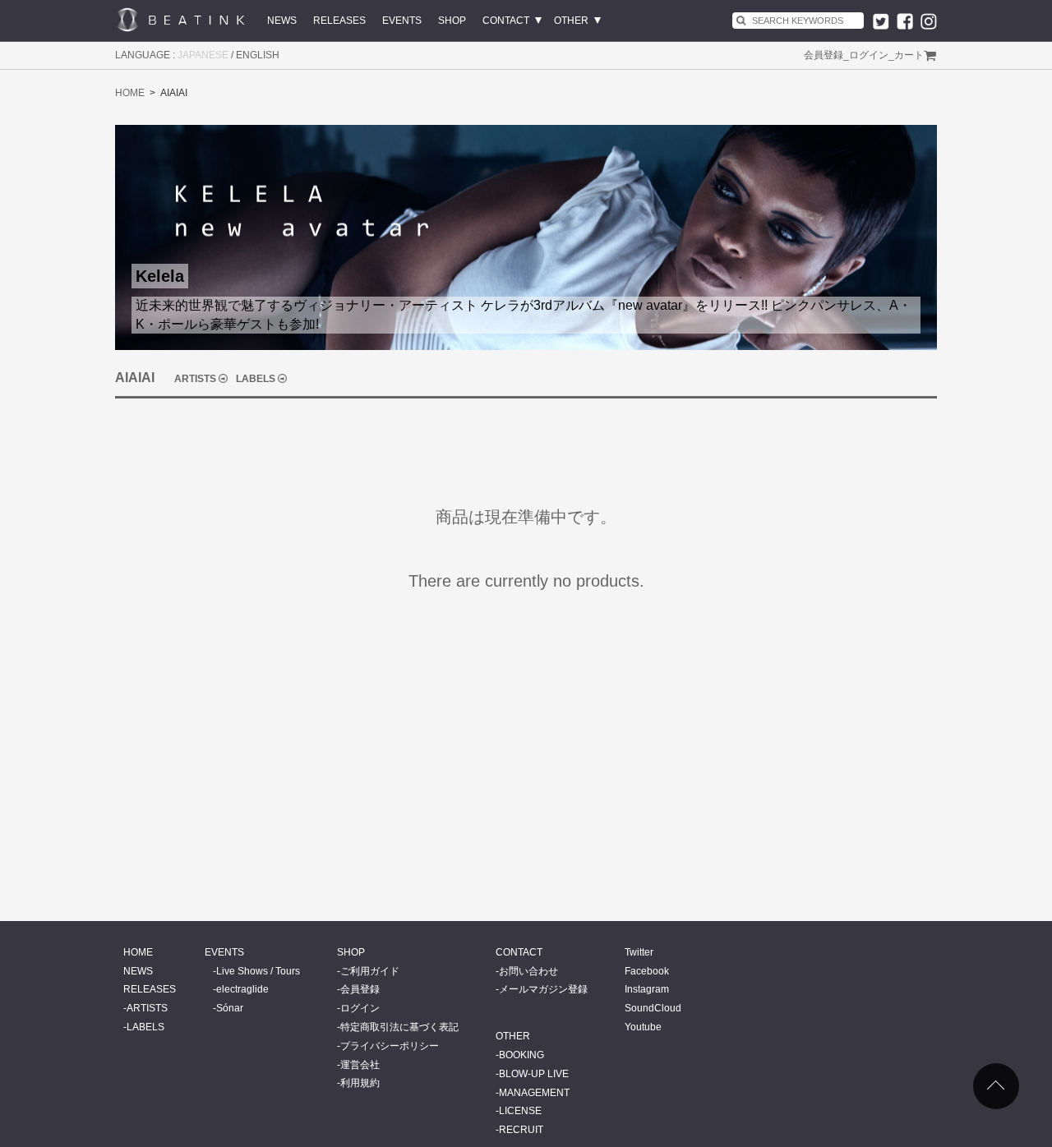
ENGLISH (257, 55)
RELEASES (339, 20)
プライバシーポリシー (389, 1046)
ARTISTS (195, 379)
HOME (130, 93)
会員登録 (823, 55)
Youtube (643, 1027)
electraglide (242, 989)
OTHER (571, 20)
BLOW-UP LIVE (534, 1074)
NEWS (282, 20)
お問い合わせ (528, 971)
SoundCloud (653, 1008)
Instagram (647, 989)
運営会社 (360, 1065)
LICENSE (520, 1111)
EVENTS (402, 20)
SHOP (452, 20)
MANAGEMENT (534, 1093)
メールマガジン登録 (543, 989)
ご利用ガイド (369, 971)
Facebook (647, 971)
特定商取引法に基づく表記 (399, 1027)
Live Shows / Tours (258, 971)
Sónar (229, 1008)
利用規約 (360, 1083)
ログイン (868, 55)
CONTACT (505, 20)
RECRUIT (521, 1129)
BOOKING (521, 1055)
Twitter (639, 952)
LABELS (255, 379)
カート (909, 55)
